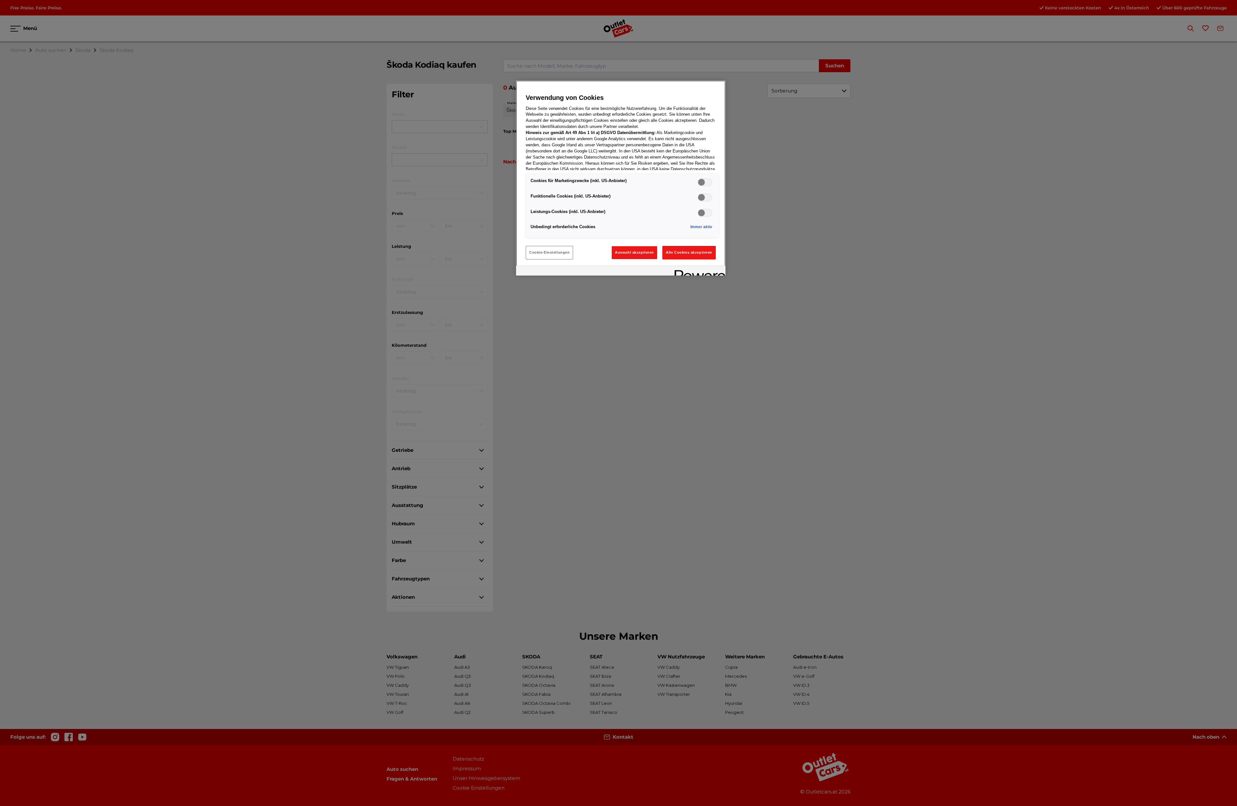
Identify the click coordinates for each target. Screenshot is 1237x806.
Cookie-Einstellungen (549, 252)
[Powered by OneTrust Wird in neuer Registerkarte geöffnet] (697, 271)
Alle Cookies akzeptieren (689, 252)
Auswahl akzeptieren (634, 252)
